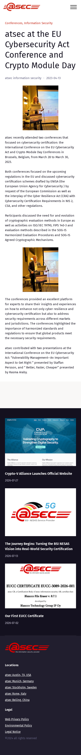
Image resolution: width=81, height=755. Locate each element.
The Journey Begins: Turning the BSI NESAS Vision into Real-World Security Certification (38, 546)
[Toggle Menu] (73, 7)
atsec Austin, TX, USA (18, 675)
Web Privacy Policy (17, 719)
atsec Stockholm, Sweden (21, 687)
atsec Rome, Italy (15, 693)
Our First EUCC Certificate (24, 616)
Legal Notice (13, 732)
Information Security (38, 23)
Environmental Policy (18, 725)
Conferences (13, 23)
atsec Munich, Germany (19, 681)
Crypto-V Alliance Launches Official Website (38, 474)
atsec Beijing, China (17, 700)
